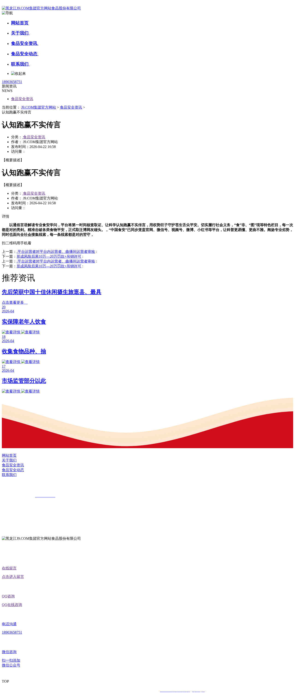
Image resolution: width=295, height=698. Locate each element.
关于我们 (20, 33)
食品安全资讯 (24, 43)
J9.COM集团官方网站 (38, 107)
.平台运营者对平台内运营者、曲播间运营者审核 (56, 252)
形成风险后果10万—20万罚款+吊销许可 (49, 256)
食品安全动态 (24, 53)
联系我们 (20, 64)
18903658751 (12, 82)
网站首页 (20, 22)
